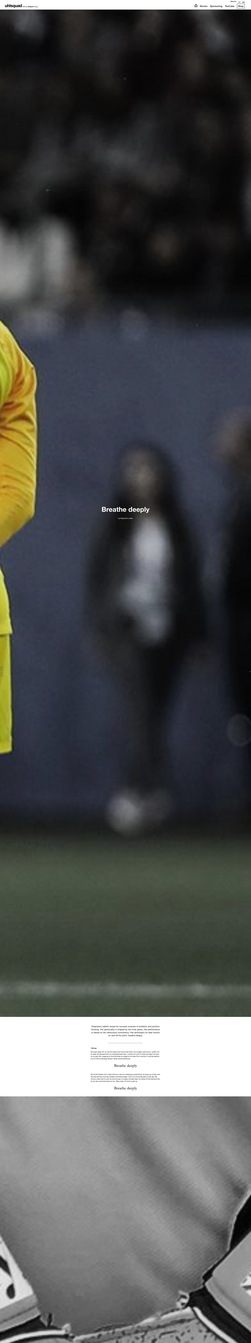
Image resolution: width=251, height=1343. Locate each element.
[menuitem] (233, 1)
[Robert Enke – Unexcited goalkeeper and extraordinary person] (249, 671)
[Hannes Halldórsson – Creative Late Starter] (1, 671)
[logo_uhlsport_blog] (21, 6)
